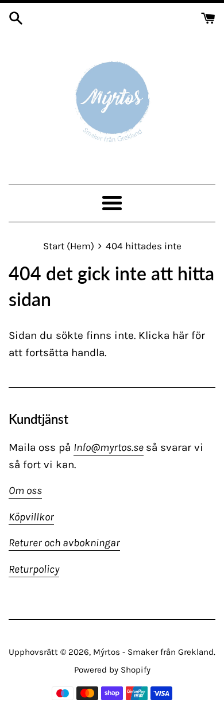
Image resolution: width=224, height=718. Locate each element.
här (180, 335)
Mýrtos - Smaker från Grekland (153, 652)
